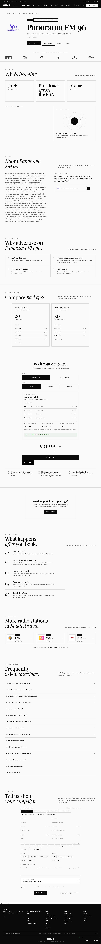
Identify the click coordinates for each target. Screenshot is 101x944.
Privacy (44, 933)
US (30, 849)
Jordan (69, 846)
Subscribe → (20, 917)
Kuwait (44, 846)
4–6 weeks (61, 856)
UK (22, 846)
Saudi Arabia (23, 13)
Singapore (24, 849)
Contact (85, 913)
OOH (64, 811)
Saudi (32, 846)
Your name (24, 818)
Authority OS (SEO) (50, 916)
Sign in (83, 5)
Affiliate (85, 921)
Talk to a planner (87, 1)
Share (68, 43)
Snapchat (48, 928)
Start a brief (92, 5)
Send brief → (40, 892)
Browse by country (31, 923)
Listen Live (35, 43)
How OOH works (68, 921)
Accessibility (67, 933)
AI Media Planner (68, 916)
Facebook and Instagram (52, 918)
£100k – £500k (44, 856)
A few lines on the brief (28, 864)
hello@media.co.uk (17, 933)
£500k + (24, 860)
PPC (47, 911)
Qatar (38, 846)
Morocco (76, 846)
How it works (67, 913)
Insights (66, 911)
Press (52, 811)
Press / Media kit (87, 916)
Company (35, 826)
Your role (66, 826)
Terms (40, 933)
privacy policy (55, 886)
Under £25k (24, 856)
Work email (55, 818)
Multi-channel (40, 814)
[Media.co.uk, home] (7, 5)
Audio (14, 13)
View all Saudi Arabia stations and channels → (50, 647)
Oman (57, 846)
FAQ (65, 923)
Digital (28, 814)
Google (47, 913)
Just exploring (56, 860)
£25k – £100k (33, 856)
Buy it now (28, 462)
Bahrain (51, 846)
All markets (37, 849)
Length (24, 382)
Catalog (7, 13)
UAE (27, 846)
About (84, 911)
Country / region (66, 834)
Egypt (63, 846)
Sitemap (73, 933)
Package (24, 373)
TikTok (47, 921)
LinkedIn (48, 923)
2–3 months (70, 856)
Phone (35, 834)
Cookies (49, 933)
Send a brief (48, 43)
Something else (51, 814)
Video (39, 811)
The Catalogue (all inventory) (34, 911)
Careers (85, 918)
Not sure (31, 860)
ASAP (54, 856)
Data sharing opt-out (57, 933)
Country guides (68, 918)
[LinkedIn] (92, 933)
